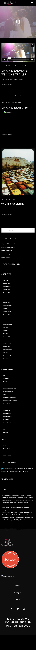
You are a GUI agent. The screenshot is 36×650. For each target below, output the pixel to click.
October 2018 (6, 292)
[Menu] (31, 3)
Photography (18, 65)
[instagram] (24, 609)
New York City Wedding (24, 505)
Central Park (6, 385)
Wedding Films (29, 517)
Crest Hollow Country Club (10, 388)
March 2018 (6, 296)
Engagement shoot (8, 391)
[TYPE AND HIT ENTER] (33, 230)
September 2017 (7, 305)
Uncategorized (7, 422)
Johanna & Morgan (6, 254)
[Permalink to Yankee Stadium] (18, 172)
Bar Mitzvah (6, 378)
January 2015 (6, 336)
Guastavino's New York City (10, 400)
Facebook (18, 586)
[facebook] (12, 609)
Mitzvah (26, 502)
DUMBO (31, 497)
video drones (5, 517)
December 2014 (7, 340)
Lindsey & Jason (5, 257)
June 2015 (5, 330)
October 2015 (6, 321)
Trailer (20, 514)
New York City (13, 505)
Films (4, 394)
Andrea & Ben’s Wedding (8, 247)
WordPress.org (7, 455)
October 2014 (6, 346)
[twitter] (18, 609)
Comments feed (7, 452)
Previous (4, 98)
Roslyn (15, 512)
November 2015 (7, 318)
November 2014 (7, 343)
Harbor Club (13, 502)
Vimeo (18, 600)
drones (26, 497)
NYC (32, 505)
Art (13, 65)
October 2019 (6, 283)
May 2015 (5, 333)
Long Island (20, 502)
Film (14, 500)
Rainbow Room (6, 512)
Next (31, 98)
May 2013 (5, 359)
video (25, 514)
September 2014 (7, 349)
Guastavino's (5, 502)
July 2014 (5, 352)
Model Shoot (6, 404)
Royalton (21, 512)
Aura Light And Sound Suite (12, 495)
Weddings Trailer (18, 519)
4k (2, 495)
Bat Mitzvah (6, 381)
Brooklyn (29, 495)
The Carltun (6, 419)
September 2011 (7, 362)
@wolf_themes (23, 472)
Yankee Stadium (13, 204)
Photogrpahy (13, 510)
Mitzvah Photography (6, 250)
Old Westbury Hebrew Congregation (19, 507)
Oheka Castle (6, 407)
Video (23, 65)
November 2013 (7, 355)
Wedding (12, 517)
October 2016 (6, 314)
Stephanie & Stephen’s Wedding (10, 244)
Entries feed (6, 448)
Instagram (18, 593)
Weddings (27, 65)
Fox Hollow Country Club (9, 397)
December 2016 (7, 311)
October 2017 (6, 302)
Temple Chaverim (7, 416)
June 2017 (5, 308)
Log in (4, 445)
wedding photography (7, 519)
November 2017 (7, 299)
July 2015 (5, 327)
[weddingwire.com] (8, 576)
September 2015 (7, 324)
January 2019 (6, 289)
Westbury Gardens (29, 519)
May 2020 (6, 280)
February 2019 (7, 286)
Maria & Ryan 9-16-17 (16, 107)
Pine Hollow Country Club (23, 510)
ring (12, 512)
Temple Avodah (7, 413)
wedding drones (20, 517)
